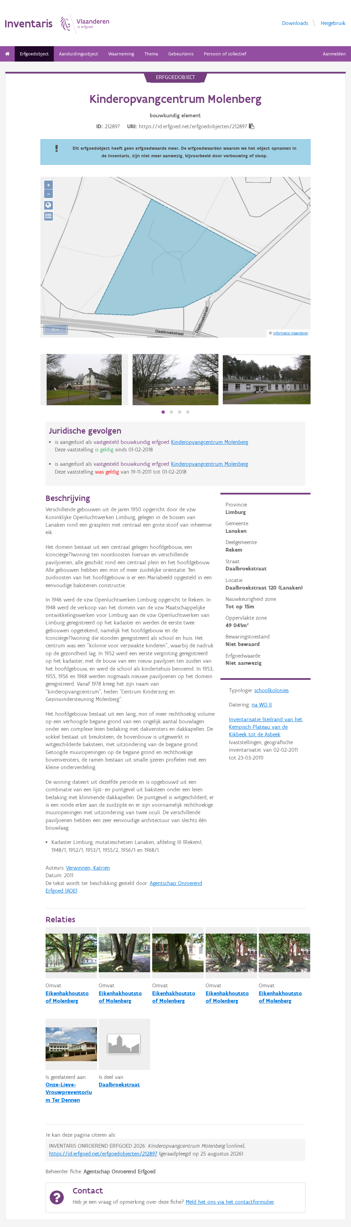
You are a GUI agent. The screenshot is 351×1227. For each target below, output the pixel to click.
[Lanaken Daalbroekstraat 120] (84, 379)
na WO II (262, 704)
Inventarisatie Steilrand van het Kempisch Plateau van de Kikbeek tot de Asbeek (265, 727)
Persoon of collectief (225, 54)
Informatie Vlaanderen (290, 333)
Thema (151, 54)
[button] (163, 412)
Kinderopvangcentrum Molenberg (209, 442)
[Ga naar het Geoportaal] (48, 205)
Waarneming (121, 54)
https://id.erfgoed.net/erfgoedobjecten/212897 (103, 1153)
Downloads (295, 23)
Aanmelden (334, 54)
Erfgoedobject (34, 54)
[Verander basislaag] (48, 216)
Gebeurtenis (181, 54)
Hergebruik (333, 23)
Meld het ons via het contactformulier (230, 1202)
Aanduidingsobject (78, 54)
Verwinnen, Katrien (88, 868)
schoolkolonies (271, 690)
